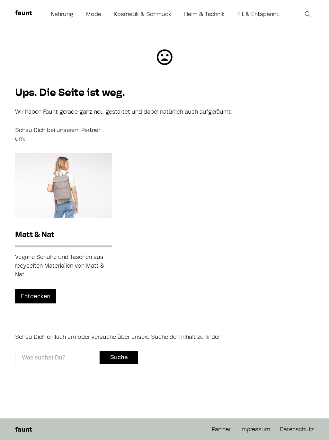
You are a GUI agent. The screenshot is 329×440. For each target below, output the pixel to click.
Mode (93, 14)
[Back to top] (306, 420)
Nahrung (62, 14)
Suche (119, 357)
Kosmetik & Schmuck (142, 14)
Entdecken (35, 296)
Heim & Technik (204, 14)
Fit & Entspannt (258, 14)
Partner (221, 429)
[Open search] (308, 14)
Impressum (255, 429)
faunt (23, 13)
